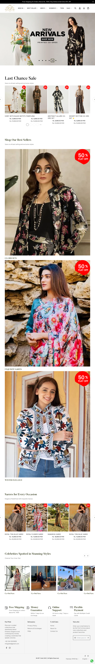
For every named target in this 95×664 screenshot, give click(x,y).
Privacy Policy (32, 626)
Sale (68, 8)
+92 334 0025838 (11, 641)
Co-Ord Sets (9, 594)
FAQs (29, 631)
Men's (42, 8)
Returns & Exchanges (35, 628)
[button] (88, 8)
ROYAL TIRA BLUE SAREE (14, 534)
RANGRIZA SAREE (54, 534)
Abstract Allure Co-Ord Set (57, 117)
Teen (62, 8)
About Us (53, 628)
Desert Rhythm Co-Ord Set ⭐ (79, 117)
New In (20, 8)
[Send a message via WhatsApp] (92, 661)
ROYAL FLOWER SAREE (34, 534)
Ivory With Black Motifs (15, 116)
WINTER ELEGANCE (13, 480)
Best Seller (31, 8)
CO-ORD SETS (11, 258)
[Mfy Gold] (10, 8)
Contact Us (54, 631)
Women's (52, 8)
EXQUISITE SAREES (13, 369)
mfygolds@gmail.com (12, 644)
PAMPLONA (30, 116)
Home (52, 626)
